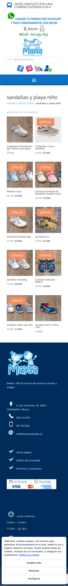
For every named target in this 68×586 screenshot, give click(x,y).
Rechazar (34, 570)
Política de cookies (29, 554)
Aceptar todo (34, 562)
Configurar (34, 578)
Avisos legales (24, 452)
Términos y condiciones (29, 468)
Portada (11, 103)
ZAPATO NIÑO (25, 103)
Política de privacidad (28, 460)
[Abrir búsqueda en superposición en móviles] (34, 59)
